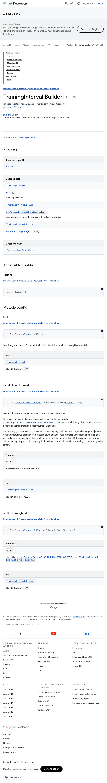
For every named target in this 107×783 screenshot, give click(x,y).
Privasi (40, 666)
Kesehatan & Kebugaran (48, 657)
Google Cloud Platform (13, 747)
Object (17, 107)
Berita (5, 668)
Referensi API (43, 701)
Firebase (7, 743)
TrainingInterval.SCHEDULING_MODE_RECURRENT (29, 422)
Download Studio (45, 705)
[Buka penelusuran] (66, 3)
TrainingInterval (27, 137)
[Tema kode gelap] (102, 289)
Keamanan (8, 659)
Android (7, 651)
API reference (11, 14)
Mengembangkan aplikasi (33, 45)
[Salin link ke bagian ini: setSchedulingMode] (31, 513)
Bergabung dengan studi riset (85, 703)
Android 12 (8, 712)
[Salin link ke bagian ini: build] (12, 317)
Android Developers (11, 45)
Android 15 (8, 698)
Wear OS (76, 652)
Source (6, 664)
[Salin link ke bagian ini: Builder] (15, 275)
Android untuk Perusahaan (15, 655)
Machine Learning (46, 652)
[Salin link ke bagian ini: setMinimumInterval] (31, 385)
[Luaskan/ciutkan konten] (23, 53)
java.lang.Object (10, 115)
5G (39, 670)
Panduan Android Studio (48, 692)
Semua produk (10, 752)
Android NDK (43, 710)
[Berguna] (97, 45)
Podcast (6, 677)
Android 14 (8, 703)
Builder (10, 166)
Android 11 (8, 716)
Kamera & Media (45, 661)
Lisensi (15, 762)
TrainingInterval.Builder (20, 204)
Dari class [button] (21, 250)
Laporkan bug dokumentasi (84, 694)
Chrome (6, 738)
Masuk (101, 3)
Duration (33, 212)
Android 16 (8, 694)
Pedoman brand (28, 762)
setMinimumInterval (16, 212)
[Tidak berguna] (101, 45)
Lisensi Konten (79, 616)
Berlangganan (51, 769)
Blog (5, 673)
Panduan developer (46, 696)
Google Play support (81, 698)
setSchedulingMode (16, 231)
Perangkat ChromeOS (82, 657)
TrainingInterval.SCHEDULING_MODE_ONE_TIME (48, 557)
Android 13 (8, 707)
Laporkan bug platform (82, 689)
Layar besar (77, 648)
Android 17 (8, 689)
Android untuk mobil (81, 661)
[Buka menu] (4, 3)
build (9, 192)
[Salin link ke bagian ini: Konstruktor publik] (36, 265)
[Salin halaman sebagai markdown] (74, 97)
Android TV (77, 666)
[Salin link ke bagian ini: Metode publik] (29, 308)
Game (41, 648)
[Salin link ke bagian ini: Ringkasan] (22, 149)
